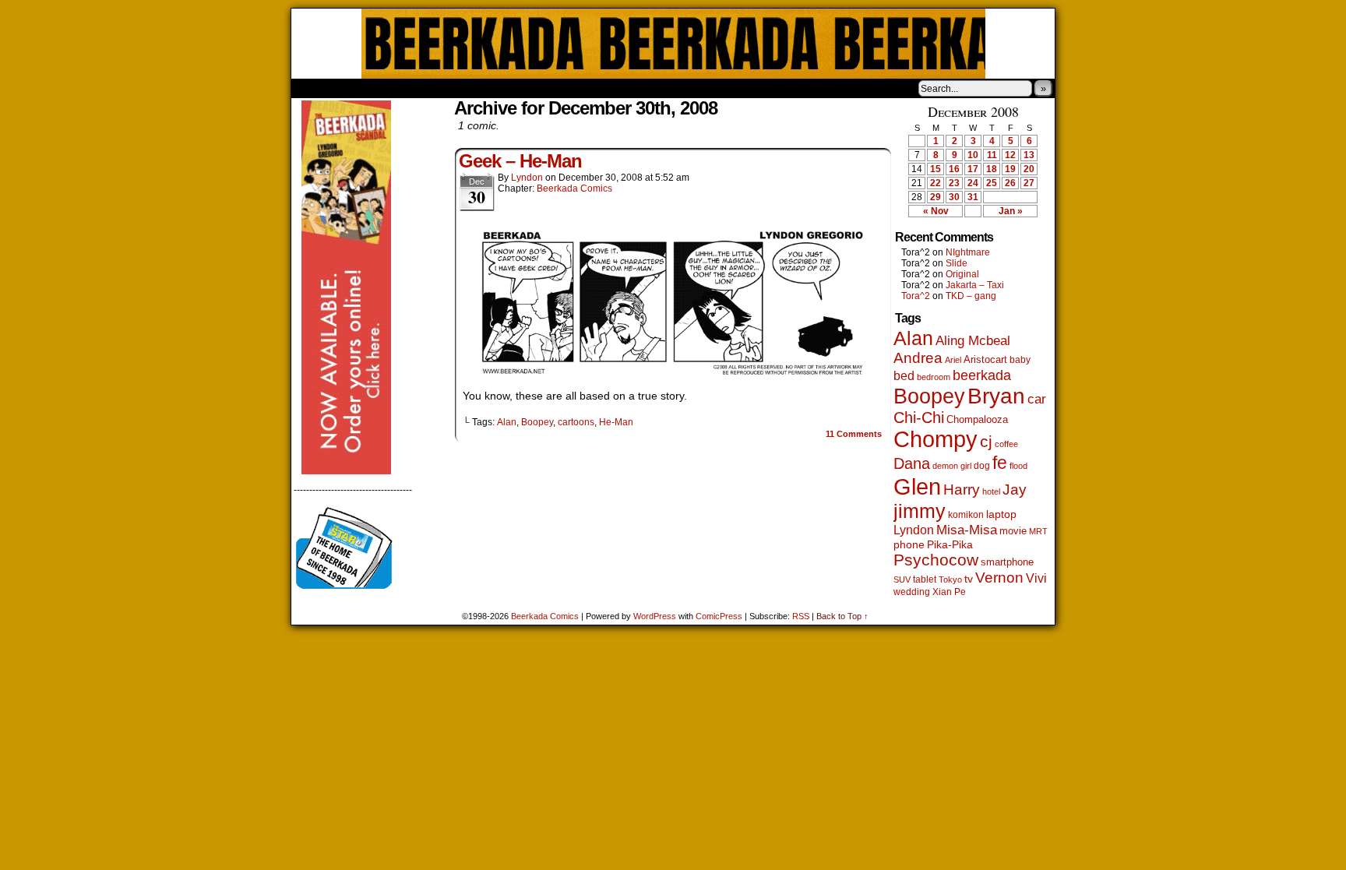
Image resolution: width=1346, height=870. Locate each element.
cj (986, 441)
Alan (506, 422)
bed (903, 375)
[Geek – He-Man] (673, 374)
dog (982, 465)
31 (972, 197)
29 (935, 197)
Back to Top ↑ (842, 616)
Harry (961, 489)
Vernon (999, 577)
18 (991, 169)
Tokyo (950, 579)
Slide (956, 263)
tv (968, 579)
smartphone (1007, 562)
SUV (902, 579)
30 (954, 197)
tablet (924, 579)
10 (972, 155)
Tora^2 (915, 296)
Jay (1014, 489)
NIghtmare (968, 252)
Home (313, 88)
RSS (800, 616)
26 (1010, 183)
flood (1018, 465)
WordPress (654, 616)
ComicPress (719, 616)
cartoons (576, 422)
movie (1013, 531)
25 (991, 183)
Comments (854, 434)
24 (972, 183)
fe (999, 463)
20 (1029, 169)
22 (935, 183)
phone (909, 544)
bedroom (933, 377)
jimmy (919, 511)
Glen (917, 486)
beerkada (982, 375)
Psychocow (935, 560)
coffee (1006, 444)
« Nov (936, 211)
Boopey (537, 422)
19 (1010, 169)
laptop (1001, 514)
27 (1029, 183)
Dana (911, 463)
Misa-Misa (966, 530)
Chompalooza (977, 419)
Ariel (953, 360)
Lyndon (527, 177)
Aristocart (985, 359)
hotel (991, 491)
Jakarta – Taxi (975, 285)
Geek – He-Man (520, 160)
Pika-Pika (950, 544)
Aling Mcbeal (973, 340)
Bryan (996, 396)
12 (1010, 155)
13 (1029, 155)
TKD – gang (971, 296)
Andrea (918, 358)
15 (935, 169)
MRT (1038, 531)
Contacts (466, 88)
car (1036, 399)
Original (962, 274)
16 (954, 169)
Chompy (935, 439)
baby (1020, 359)
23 (954, 183)
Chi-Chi (918, 417)
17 (972, 169)
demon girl (951, 465)
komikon (966, 514)
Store (407, 88)
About (359, 88)
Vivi (1036, 578)
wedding (911, 591)
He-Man (616, 422)
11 (992, 155)
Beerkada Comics (673, 44)
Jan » (1011, 211)
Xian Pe (949, 591)
